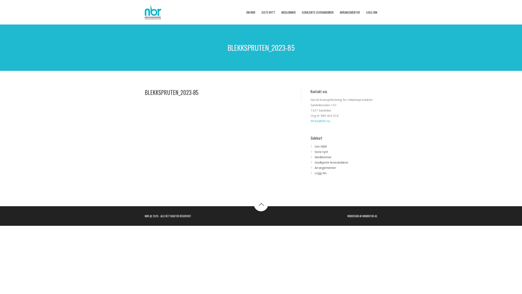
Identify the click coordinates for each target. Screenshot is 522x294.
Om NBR (321, 146)
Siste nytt (321, 152)
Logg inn (320, 173)
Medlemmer (323, 157)
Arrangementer (325, 168)
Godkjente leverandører (331, 162)
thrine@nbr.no (320, 121)
